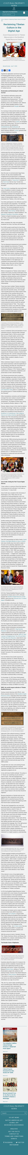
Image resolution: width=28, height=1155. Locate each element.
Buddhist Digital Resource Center (16, 597)
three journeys (12, 974)
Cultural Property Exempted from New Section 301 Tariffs (8, 1071)
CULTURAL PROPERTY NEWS (14, 4)
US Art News (14, 1118)
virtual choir (15, 180)
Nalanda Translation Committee (9, 214)
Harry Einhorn (12, 211)
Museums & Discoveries (14, 1125)
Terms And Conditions (14, 1136)
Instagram (14, 1145)
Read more (5, 1051)
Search (4, 1113)
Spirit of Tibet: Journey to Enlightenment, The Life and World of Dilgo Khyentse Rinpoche (13, 636)
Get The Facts (14, 1132)
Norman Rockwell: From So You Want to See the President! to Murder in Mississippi (9, 1095)
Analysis (14, 1129)
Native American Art (14, 1120)
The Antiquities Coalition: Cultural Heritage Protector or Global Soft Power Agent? (10, 1045)
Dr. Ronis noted (18, 926)
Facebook (9, 1143)
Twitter (21, 1143)
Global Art (14, 1123)
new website (12, 914)
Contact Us (14, 1134)
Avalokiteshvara (5, 127)
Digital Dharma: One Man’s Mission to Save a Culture (14, 540)
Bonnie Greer (9, 969)
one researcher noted (6, 390)
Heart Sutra (6, 182)
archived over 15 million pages (13, 599)
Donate (14, 1139)
